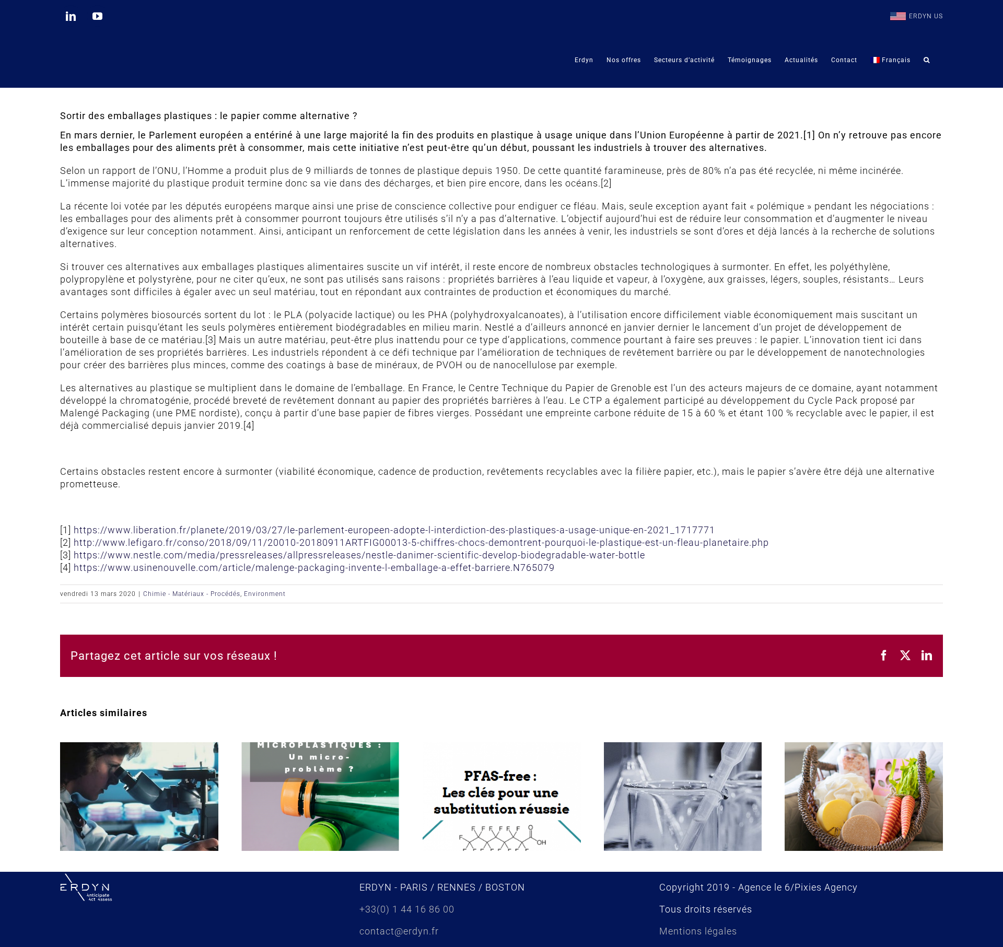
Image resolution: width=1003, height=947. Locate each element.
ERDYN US (926, 16)
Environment (265, 594)
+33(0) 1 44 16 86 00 (406, 909)
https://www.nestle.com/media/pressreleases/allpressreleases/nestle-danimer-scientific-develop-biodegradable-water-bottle (359, 555)
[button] (927, 59)
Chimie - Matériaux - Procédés (191, 594)
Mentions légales (698, 931)
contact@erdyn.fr (399, 931)
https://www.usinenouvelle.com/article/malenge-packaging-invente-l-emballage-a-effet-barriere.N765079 (314, 567)
